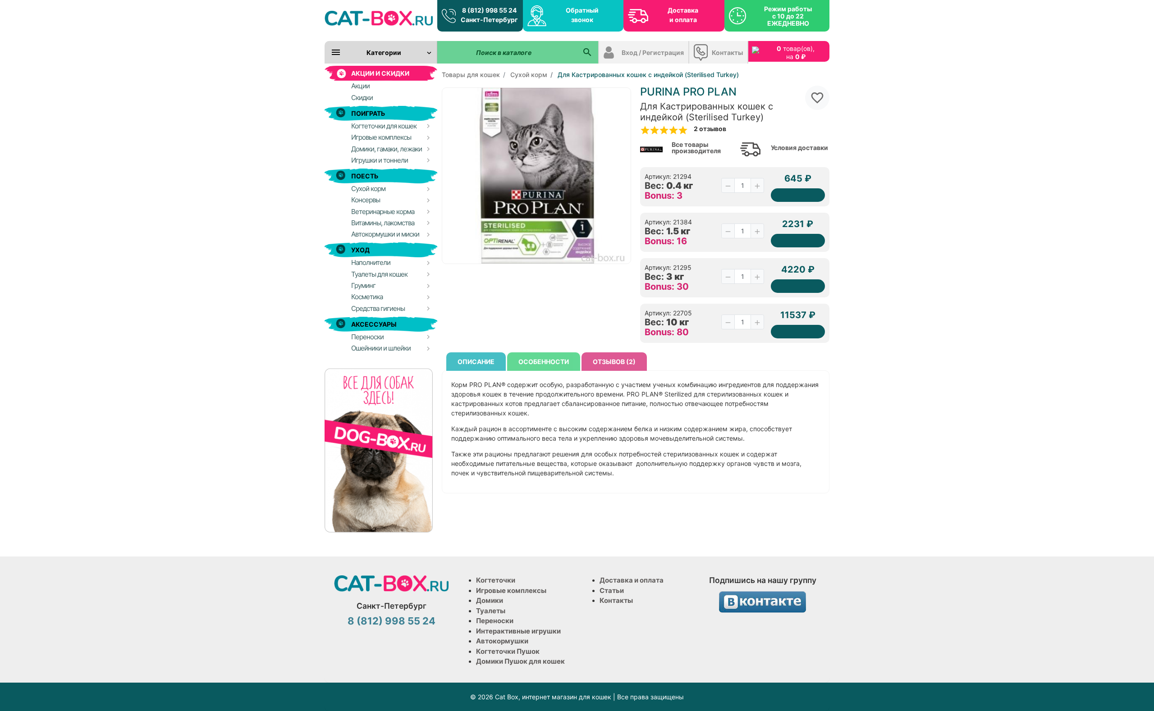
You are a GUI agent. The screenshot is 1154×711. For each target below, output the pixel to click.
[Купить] (798, 195)
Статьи (612, 590)
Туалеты (490, 610)
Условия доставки (799, 148)
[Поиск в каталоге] (587, 52)
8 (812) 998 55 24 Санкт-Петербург (489, 14)
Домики (489, 600)
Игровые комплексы (511, 590)
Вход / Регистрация (653, 52)
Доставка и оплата (683, 14)
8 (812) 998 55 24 (391, 621)
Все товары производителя (696, 147)
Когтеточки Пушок (508, 651)
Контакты (727, 52)
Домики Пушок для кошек (520, 661)
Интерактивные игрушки (518, 631)
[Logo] (379, 18)
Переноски (494, 620)
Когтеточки (495, 580)
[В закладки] (817, 98)
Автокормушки (502, 641)
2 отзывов (710, 129)
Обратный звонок (582, 14)
